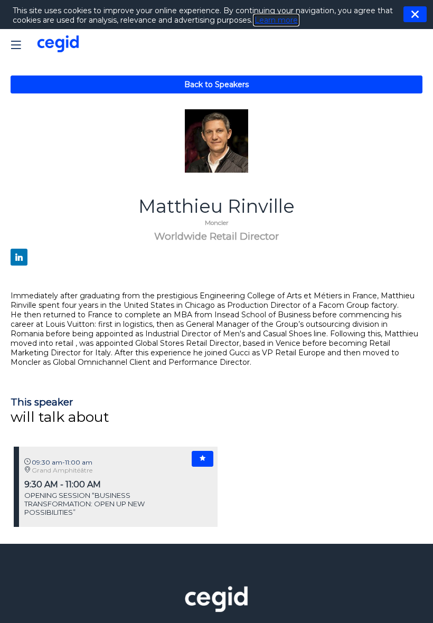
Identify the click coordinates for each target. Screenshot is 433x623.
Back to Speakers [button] (216, 84)
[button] (16, 45)
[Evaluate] (202, 459)
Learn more (276, 20)
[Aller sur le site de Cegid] (216, 609)
